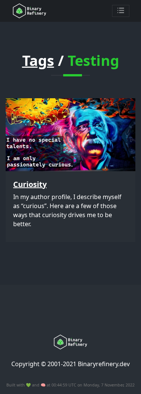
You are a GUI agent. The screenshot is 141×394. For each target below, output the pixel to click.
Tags (38, 60)
